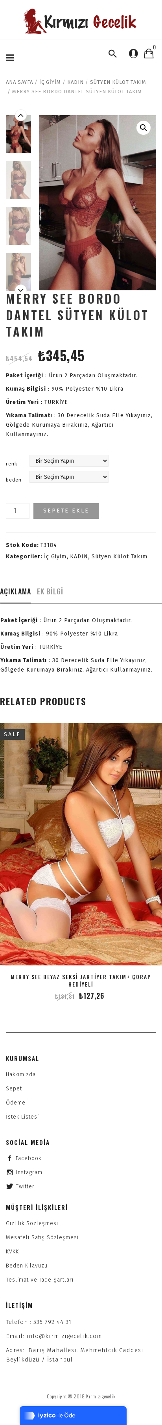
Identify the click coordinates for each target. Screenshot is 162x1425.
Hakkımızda (21, 1074)
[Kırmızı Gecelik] (81, 21)
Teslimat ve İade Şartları (40, 1280)
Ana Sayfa (19, 82)
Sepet (14, 1088)
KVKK (12, 1251)
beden (14, 480)
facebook (28, 1158)
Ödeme (16, 1102)
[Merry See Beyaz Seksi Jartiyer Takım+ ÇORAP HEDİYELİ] (81, 844)
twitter (25, 1186)
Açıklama (15, 591)
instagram (29, 1172)
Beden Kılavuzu (27, 1265)
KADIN (75, 82)
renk (11, 464)
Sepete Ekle (66, 510)
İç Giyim (50, 82)
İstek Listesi (22, 1117)
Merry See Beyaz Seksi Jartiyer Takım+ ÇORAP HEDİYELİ (81, 980)
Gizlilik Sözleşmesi (32, 1223)
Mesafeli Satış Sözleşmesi (42, 1237)
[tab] (15, 593)
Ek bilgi (50, 591)
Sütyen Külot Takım (118, 82)
